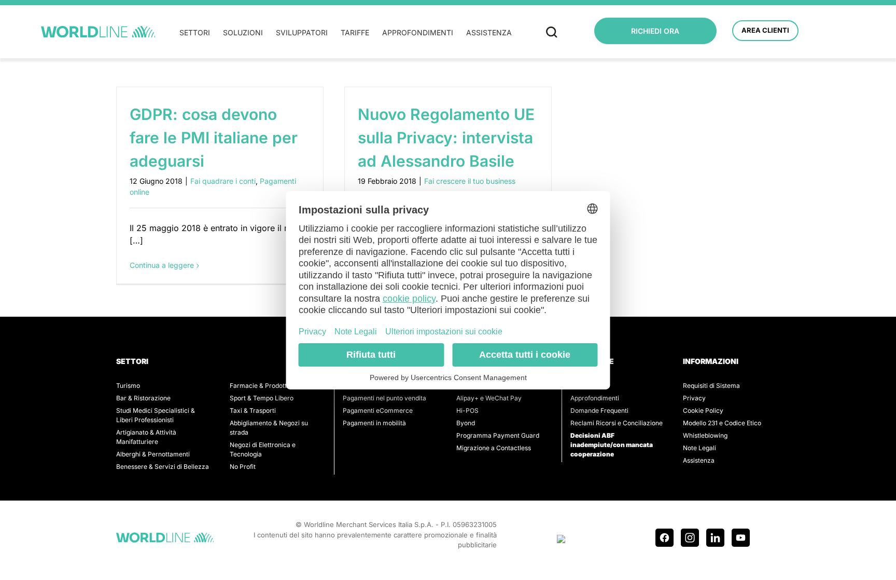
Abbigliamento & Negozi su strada (269, 427)
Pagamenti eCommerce (378, 410)
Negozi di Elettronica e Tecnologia (263, 449)
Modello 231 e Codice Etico (722, 423)
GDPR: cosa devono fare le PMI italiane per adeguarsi (214, 137)
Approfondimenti (417, 32)
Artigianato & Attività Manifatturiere (146, 437)
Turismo (128, 385)
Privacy (694, 398)
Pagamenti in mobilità (374, 423)
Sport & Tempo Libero (261, 398)
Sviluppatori (302, 32)
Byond (465, 423)
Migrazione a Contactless (493, 448)
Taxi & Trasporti (253, 410)
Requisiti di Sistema (711, 385)
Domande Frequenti (599, 410)
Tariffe (355, 32)
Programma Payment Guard (497, 435)
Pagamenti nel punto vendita (384, 398)
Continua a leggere (162, 265)
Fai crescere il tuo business (469, 181)
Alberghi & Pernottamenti (153, 454)
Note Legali (699, 448)
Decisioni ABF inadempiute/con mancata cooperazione (611, 444)
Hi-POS (467, 410)
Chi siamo (584, 385)
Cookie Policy (703, 410)
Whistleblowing (705, 435)
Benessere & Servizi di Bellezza (162, 466)
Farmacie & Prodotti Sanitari (271, 385)
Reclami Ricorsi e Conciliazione (616, 423)
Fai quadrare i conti (223, 181)
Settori (194, 32)
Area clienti (765, 30)
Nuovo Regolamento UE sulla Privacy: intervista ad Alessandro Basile (446, 137)
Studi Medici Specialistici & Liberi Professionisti (155, 415)
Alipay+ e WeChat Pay (489, 398)
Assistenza (489, 32)
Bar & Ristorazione (143, 398)
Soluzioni (243, 32)
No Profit (243, 466)
